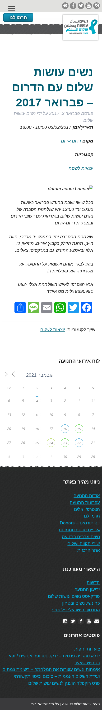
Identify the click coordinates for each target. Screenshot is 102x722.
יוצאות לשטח (81, 168)
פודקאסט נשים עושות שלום (74, 596)
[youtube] (88, 5)
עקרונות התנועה (85, 502)
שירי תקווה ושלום (83, 543)
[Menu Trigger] (11, 8)
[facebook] (73, 5)
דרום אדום (71, 140)
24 (51, 443)
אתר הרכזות (88, 550)
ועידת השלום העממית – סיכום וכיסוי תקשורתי (57, 676)
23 (65, 443)
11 (37, 415)
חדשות (93, 582)
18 (37, 429)
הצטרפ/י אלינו (87, 509)
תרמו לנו (18, 17)
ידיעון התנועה (87, 589)
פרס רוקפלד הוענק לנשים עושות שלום (64, 683)
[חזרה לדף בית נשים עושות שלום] (65, 5)
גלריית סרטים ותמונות (79, 529)
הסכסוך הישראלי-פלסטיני (76, 609)
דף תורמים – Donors (80, 522)
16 (65, 429)
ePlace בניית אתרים (17, 716)
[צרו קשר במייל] (96, 621)
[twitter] (81, 5)
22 (79, 443)
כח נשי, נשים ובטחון (81, 603)
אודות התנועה (87, 495)
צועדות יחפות (87, 648)
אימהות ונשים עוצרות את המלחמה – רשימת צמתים (51, 669)
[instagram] (96, 5)
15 (79, 429)
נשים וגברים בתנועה (81, 536)
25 (37, 443)
